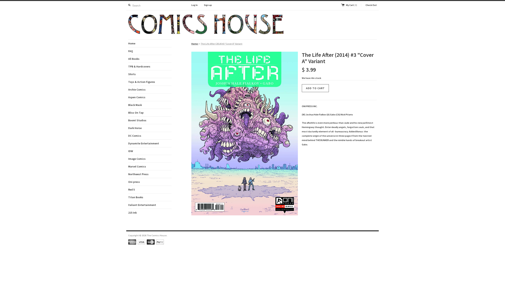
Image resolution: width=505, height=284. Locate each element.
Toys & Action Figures (141, 82)
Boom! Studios (137, 120)
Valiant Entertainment (142, 205)
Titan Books (135, 197)
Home (131, 43)
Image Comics (137, 159)
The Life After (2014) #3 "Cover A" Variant (221, 43)
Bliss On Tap (136, 112)
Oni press (134, 182)
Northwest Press (138, 174)
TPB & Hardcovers (139, 66)
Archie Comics (137, 89)
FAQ (130, 51)
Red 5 (131, 189)
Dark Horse (135, 128)
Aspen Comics (136, 97)
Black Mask (135, 105)
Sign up (208, 5)
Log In (194, 5)
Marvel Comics (137, 166)
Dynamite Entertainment (143, 143)
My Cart (351, 5)
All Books (133, 59)
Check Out (371, 5)
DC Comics (134, 135)
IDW (130, 151)
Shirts (132, 74)
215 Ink (132, 212)
